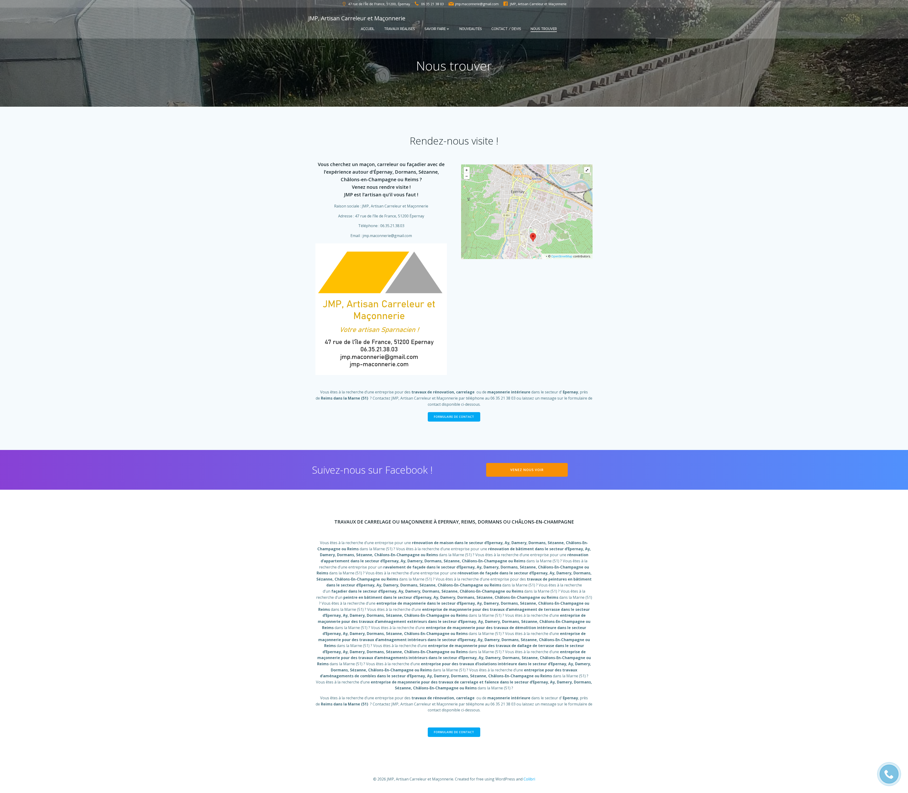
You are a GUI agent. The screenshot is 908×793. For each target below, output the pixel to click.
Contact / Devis (506, 29)
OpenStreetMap (561, 256)
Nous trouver (544, 29)
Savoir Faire (435, 29)
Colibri (529, 779)
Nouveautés (470, 29)
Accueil (368, 29)
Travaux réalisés (399, 29)
